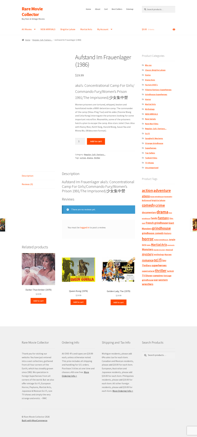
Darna (148, 75)
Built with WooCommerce (34, 420)
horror (148, 238)
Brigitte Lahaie (67, 29)
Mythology (150, 109)
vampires (158, 275)
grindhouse (161, 228)
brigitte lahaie (158, 200)
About (97, 9)
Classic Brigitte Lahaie (155, 70)
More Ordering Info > (122, 390)
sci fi (158, 259)
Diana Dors (150, 80)
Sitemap (129, 9)
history (167, 233)
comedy (148, 205)
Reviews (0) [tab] (27, 184)
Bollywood (146, 200)
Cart (106, 9)
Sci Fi (147, 133)
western (163, 279)
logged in (84, 227)
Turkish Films (151, 158)
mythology (159, 254)
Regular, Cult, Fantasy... (42, 40)
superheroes (159, 265)
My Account (102, 29)
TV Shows (149, 162)
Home (88, 9)
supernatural (148, 271)
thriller (97, 158)
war (156, 279)
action (83, 158)
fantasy (163, 218)
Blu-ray (148, 65)
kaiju (149, 245)
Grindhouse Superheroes (156, 94)
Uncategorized (151, 167)
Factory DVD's (151, 84)
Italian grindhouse (161, 240)
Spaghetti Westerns (154, 138)
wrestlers (147, 284)
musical (169, 249)
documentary (149, 212)
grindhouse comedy (153, 233)
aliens (146, 196)
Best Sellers (117, 9)
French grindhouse (157, 223)
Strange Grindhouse (154, 143)
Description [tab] (27, 175)
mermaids (171, 245)
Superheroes (150, 148)
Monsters (147, 249)
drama (90, 158)
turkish (170, 271)
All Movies (27, 29)
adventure (162, 190)
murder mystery (159, 250)
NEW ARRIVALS (48, 29)
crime (160, 205)
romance (148, 260)
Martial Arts (86, 29)
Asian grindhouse (157, 196)
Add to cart (96, 141)
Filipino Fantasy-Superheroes (158, 89)
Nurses (168, 254)
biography (168, 196)
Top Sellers (150, 153)
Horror (148, 99)
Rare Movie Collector (32, 11)
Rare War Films (151, 123)
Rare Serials (150, 119)
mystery (147, 254)
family (154, 218)
